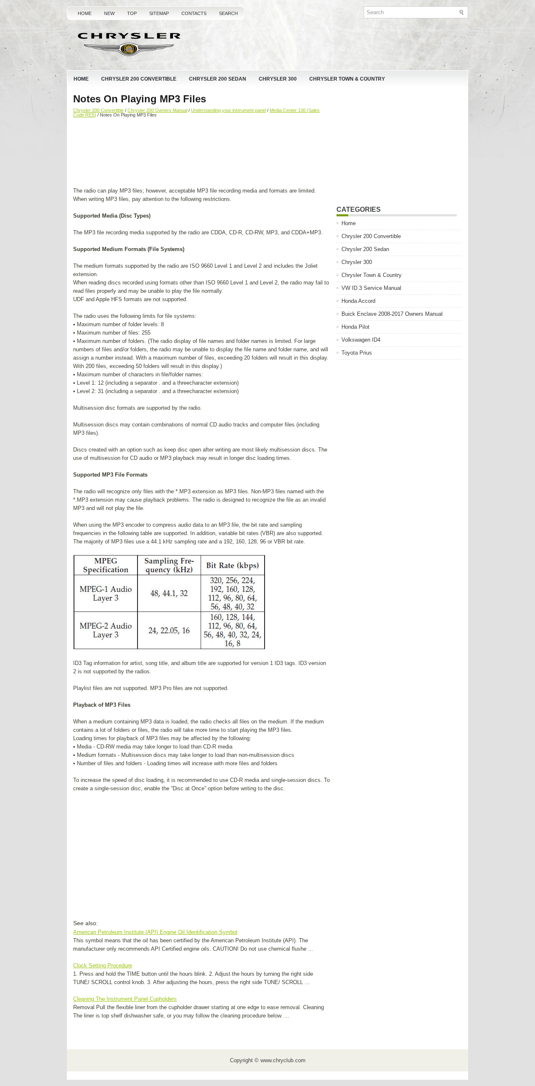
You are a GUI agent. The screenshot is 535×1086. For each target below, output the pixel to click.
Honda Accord (358, 301)
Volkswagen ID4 (360, 340)
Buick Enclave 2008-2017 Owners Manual (392, 314)
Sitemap (159, 13)
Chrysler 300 (278, 79)
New (109, 13)
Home (85, 13)
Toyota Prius (356, 353)
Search (228, 13)
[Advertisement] (201, 153)
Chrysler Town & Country (347, 79)
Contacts (193, 13)
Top (132, 13)
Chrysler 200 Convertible (138, 79)
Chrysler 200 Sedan (217, 79)
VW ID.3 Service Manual (371, 288)
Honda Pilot (355, 327)
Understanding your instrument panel (228, 110)
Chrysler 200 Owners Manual (157, 110)
